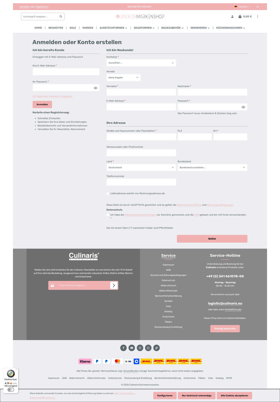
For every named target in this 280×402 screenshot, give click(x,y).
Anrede (110, 71)
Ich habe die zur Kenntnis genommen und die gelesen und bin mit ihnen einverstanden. (178, 216)
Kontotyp (112, 56)
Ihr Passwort (41, 81)
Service (168, 255)
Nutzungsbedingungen (220, 204)
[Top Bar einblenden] (257, 16)
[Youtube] (131, 348)
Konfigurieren (165, 395)
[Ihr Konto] (232, 16)
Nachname (184, 86)
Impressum (168, 264)
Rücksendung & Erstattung (168, 327)
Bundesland (184, 161)
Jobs (168, 306)
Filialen (168, 321)
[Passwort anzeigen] (96, 88)
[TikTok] (156, 348)
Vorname (112, 86)
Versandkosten (131, 371)
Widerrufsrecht (168, 285)
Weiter (212, 238)
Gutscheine (168, 316)
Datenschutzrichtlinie (189, 204)
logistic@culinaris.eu (225, 303)
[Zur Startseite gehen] (140, 16)
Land (110, 161)
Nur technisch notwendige (196, 395)
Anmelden (24, 6)
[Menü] (16, 370)
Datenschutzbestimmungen (140, 214)
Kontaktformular (233, 309)
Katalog (168, 311)
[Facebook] (123, 348)
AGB (196, 214)
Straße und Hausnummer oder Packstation (131, 130)
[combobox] (39, 16)
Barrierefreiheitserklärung (168, 296)
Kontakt (168, 301)
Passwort (184, 100)
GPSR (229, 378)
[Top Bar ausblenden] (257, 6)
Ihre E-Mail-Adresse (45, 65)
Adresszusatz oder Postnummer (124, 146)
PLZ (180, 130)
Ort (216, 130)
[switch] (11, 390)
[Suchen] (61, 16)
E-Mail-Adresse (116, 100)
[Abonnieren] (113, 285)
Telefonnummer (115, 176)
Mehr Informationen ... (125, 393)
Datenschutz (168, 280)
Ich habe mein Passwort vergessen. (53, 96)
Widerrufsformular (168, 290)
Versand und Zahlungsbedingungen (168, 275)
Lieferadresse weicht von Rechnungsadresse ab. (137, 193)
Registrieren (42, 6)
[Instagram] (140, 348)
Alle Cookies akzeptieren (234, 395)
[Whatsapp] (148, 348)
